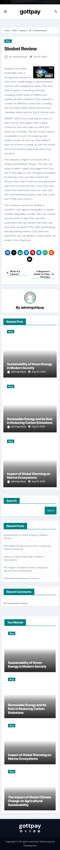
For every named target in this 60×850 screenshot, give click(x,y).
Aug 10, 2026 (38, 481)
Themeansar (29, 845)
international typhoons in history (21, 578)
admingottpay (20, 56)
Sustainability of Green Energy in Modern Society (29, 366)
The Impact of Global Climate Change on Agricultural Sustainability (26, 569)
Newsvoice (46, 841)
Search (12, 500)
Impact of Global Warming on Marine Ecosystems (28, 475)
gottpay (30, 11)
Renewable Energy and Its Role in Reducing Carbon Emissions (30, 421)
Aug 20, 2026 (39, 371)
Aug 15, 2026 (38, 426)
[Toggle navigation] (5, 11)
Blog (8, 41)
